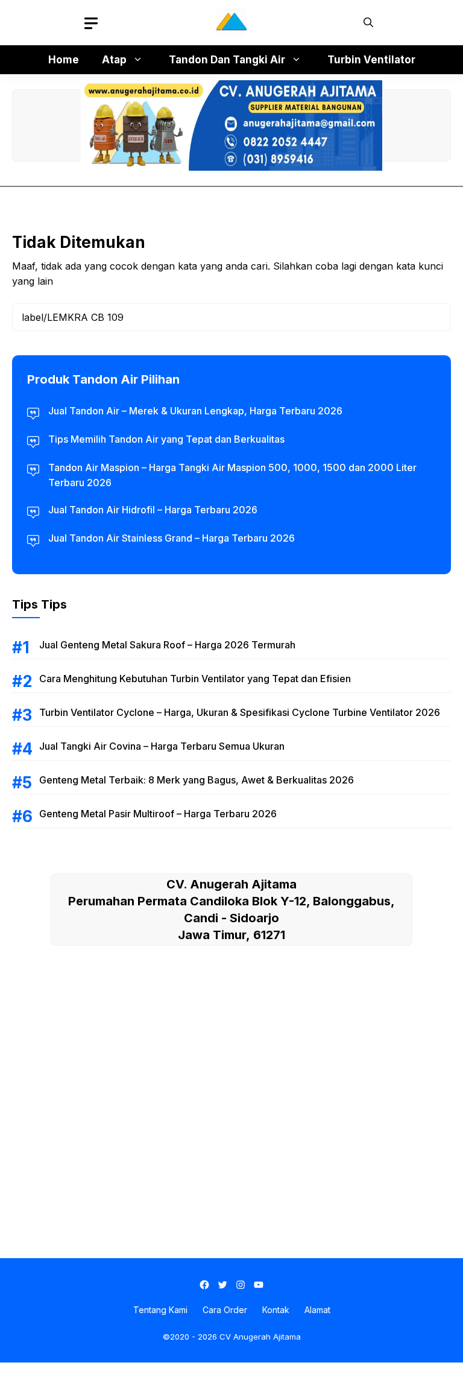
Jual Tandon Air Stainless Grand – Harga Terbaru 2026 (171, 538)
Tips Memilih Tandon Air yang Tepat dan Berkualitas (166, 439)
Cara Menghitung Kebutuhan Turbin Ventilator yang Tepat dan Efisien (195, 679)
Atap (114, 60)
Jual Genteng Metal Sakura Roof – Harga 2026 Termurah (167, 645)
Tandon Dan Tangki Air (227, 60)
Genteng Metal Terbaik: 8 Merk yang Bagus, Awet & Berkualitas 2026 (196, 780)
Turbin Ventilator (371, 60)
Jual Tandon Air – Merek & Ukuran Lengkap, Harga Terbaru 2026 (195, 411)
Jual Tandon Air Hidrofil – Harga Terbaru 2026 (152, 510)
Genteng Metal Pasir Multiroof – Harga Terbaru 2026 (158, 814)
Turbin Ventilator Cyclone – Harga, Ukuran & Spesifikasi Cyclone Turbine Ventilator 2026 (239, 712)
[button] (368, 22)
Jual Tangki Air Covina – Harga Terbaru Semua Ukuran (162, 746)
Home (63, 60)
